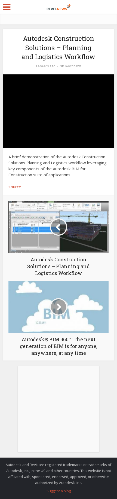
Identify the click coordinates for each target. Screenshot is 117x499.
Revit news (73, 66)
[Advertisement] (58, 412)
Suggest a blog (59, 490)
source (14, 186)
